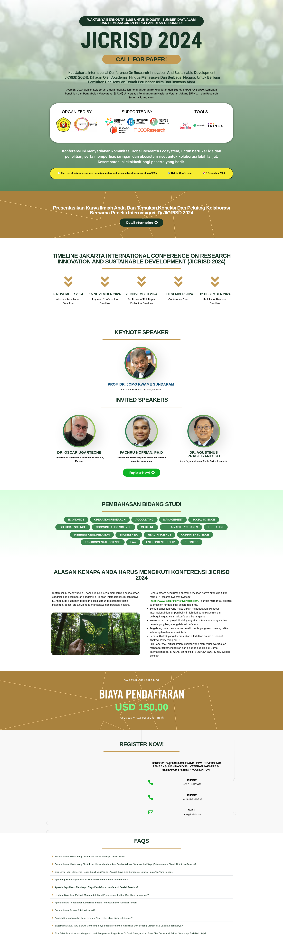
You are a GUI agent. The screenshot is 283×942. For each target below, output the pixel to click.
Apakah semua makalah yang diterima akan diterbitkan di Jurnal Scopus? (93, 918)
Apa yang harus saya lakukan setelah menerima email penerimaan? (91, 879)
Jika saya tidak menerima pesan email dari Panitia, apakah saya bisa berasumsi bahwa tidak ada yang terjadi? (114, 872)
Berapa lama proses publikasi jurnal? (75, 910)
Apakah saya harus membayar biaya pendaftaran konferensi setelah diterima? (96, 887)
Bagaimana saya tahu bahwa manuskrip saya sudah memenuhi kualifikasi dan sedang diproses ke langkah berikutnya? (119, 925)
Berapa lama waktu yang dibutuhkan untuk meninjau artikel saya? (90, 856)
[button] (141, 856)
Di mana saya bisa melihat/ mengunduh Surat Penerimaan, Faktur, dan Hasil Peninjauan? (102, 895)
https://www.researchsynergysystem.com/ (175, 600)
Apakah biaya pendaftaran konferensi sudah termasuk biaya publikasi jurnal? (96, 902)
